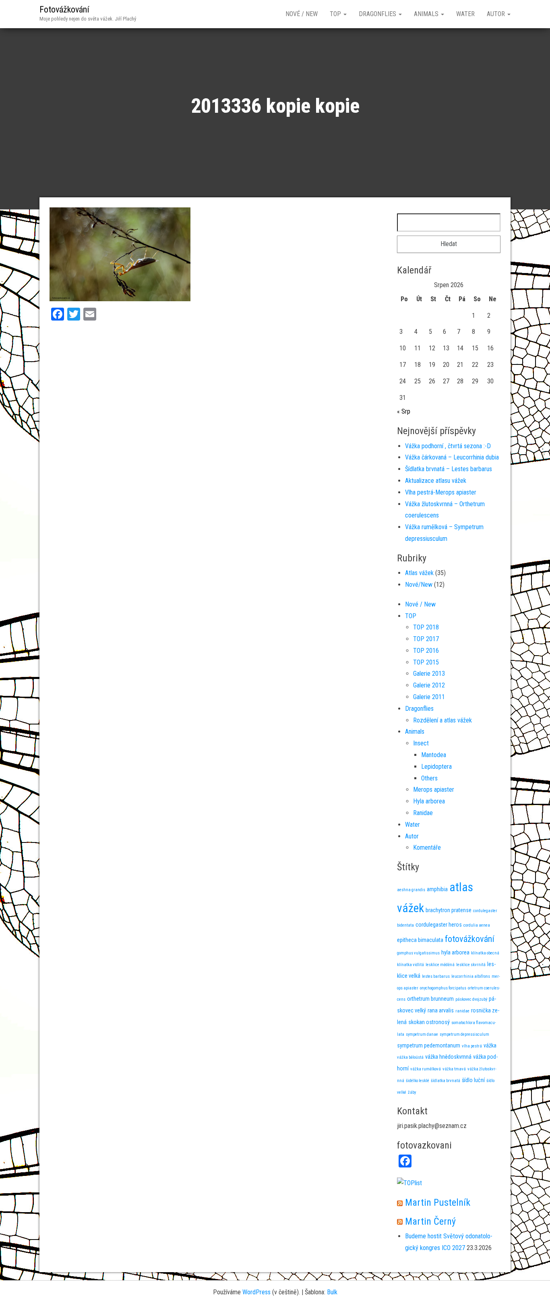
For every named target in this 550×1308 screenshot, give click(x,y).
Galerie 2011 (429, 697)
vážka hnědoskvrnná (448, 1056)
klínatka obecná (485, 953)
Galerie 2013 (429, 673)
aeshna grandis (411, 889)
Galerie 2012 (429, 685)
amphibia (437, 889)
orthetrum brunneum (430, 998)
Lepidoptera (436, 766)
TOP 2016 (426, 650)
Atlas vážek (419, 573)
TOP (336, 14)
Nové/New (418, 584)
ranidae (462, 1011)
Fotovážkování (64, 9)
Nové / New (301, 14)
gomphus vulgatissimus (418, 953)
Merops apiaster (433, 789)
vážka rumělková (425, 1069)
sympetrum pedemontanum (428, 1045)
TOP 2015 (426, 662)
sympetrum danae (422, 1034)
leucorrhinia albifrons (470, 976)
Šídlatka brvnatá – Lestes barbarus (448, 469)
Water (465, 14)
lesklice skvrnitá (471, 964)
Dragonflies (378, 14)
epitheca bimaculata (420, 940)
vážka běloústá (410, 1057)
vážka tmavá (454, 1069)
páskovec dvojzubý (471, 999)
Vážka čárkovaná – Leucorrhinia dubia (452, 457)
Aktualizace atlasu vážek (435, 480)
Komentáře (427, 847)
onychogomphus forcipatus (443, 988)
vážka (490, 1045)
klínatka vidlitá (410, 964)
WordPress (256, 1292)
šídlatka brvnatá (445, 1080)
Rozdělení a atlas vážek (442, 720)
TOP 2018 (426, 627)
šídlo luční (473, 1080)
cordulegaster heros (439, 924)
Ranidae (423, 813)
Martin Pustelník (437, 1202)
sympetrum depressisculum (464, 1034)
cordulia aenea (476, 925)
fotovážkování (469, 938)
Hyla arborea (429, 801)
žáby (412, 1092)
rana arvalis (441, 1010)
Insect (421, 743)
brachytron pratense (448, 910)
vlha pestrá (472, 1046)
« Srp (403, 411)
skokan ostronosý (429, 1022)
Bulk (332, 1292)
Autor (497, 14)
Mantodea (433, 755)
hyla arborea (455, 952)
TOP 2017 (426, 639)
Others (429, 778)
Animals (427, 14)
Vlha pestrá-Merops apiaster (440, 492)
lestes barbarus (436, 976)
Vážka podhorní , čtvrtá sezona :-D (448, 446)
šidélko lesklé (417, 1080)
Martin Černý (430, 1221)
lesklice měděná (440, 964)
